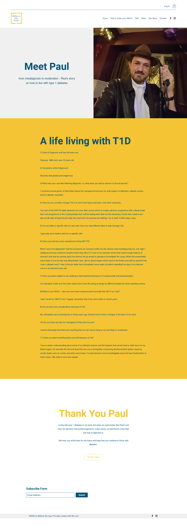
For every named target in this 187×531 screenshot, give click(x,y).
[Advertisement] (82, 524)
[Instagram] (174, 18)
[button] (174, 6)
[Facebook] (170, 18)
